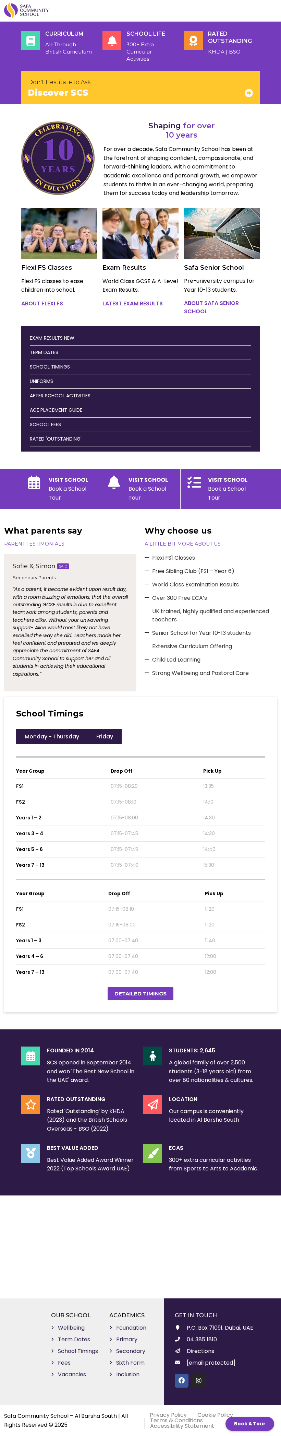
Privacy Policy (168, 1415)
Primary (126, 1339)
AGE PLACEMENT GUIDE (56, 410)
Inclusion (127, 1374)
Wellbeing (71, 1328)
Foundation (131, 1328)
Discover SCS (58, 93)
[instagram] (199, 1381)
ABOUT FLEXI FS (42, 303)
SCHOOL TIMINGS (50, 366)
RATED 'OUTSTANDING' (56, 438)
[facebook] (181, 1381)
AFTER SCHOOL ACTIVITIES (60, 395)
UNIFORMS (41, 381)
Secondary (130, 1351)
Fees (64, 1363)
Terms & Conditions (176, 1420)
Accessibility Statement (182, 1426)
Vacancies (72, 1374)
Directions (200, 1351)
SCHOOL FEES (45, 424)
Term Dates (74, 1339)
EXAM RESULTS (52, 338)
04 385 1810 (202, 1339)
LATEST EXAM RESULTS (132, 303)
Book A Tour (250, 1423)
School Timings (78, 1351)
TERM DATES (44, 352)
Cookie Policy (215, 1415)
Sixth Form (130, 1363)
